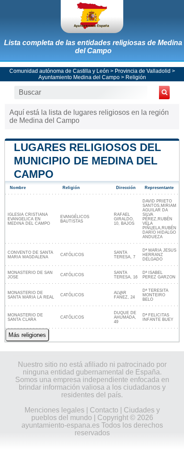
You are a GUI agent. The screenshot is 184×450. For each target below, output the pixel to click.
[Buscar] (164, 92)
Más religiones (27, 335)
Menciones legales (54, 410)
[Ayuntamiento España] (92, 16)
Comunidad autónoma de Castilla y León (59, 71)
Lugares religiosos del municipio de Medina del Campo (87, 160)
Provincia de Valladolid (143, 71)
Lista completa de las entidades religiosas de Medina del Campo (93, 47)
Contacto (104, 410)
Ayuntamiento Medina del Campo (79, 77)
